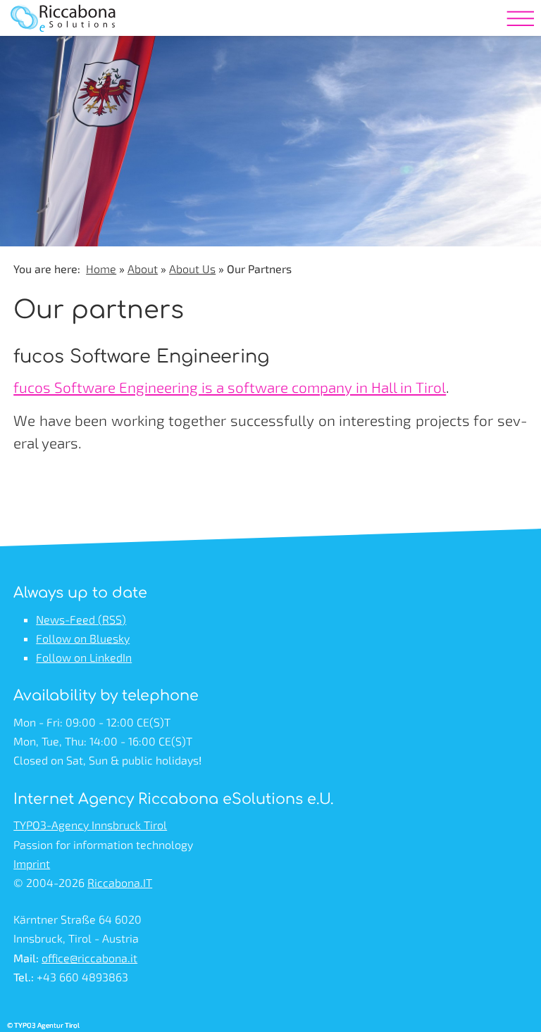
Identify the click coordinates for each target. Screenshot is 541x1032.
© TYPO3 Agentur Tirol (43, 1025)
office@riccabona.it (89, 957)
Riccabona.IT (119, 882)
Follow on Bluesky (83, 638)
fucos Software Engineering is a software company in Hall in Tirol (229, 387)
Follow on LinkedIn (84, 657)
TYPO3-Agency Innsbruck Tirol (90, 824)
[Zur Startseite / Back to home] (64, 39)
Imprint (31, 863)
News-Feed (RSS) (81, 619)
